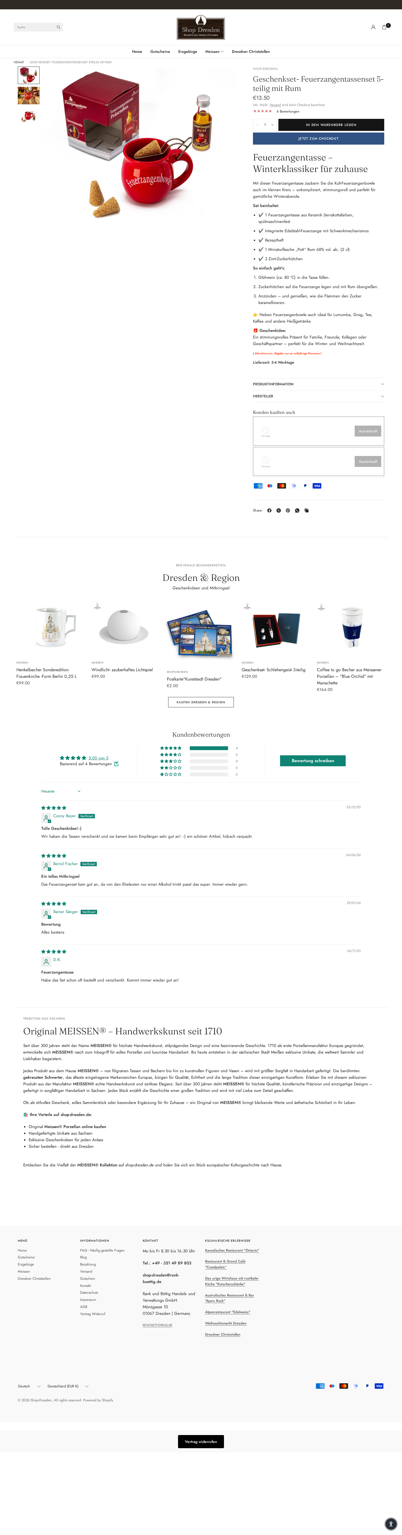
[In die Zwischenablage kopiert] (307, 510)
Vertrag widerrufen (201, 1441)
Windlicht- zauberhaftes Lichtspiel (122, 670)
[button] (171, 748)
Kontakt (85, 1285)
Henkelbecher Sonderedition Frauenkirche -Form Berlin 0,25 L (46, 673)
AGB (83, 1306)
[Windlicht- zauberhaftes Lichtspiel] (126, 627)
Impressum (88, 1299)
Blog (83, 1257)
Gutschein (87, 1278)
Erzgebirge (187, 51)
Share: (258, 510)
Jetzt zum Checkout (319, 138)
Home (137, 51)
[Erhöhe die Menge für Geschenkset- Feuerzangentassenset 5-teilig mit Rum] (272, 125)
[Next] (222, 144)
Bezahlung (88, 1264)
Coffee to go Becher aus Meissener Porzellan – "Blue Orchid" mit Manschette (349, 676)
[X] (279, 510)
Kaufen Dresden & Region (201, 702)
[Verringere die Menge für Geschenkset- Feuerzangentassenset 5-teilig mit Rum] (257, 125)
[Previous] (56, 144)
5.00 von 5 (98, 758)
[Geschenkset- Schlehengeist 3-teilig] (276, 627)
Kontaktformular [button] (157, 1325)
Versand (275, 104)
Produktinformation (273, 384)
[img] (53, 808)
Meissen (212, 51)
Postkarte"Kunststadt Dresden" (194, 679)
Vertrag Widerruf (92, 1313)
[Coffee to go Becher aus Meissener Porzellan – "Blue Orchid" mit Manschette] (351, 627)
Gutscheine (160, 51)
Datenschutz (89, 1292)
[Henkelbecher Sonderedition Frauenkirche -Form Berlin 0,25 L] (51, 627)
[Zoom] (225, 78)
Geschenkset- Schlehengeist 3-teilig (273, 670)
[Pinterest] (289, 510)
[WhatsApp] (298, 510)
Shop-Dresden (177, 672)
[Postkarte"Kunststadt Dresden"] (201, 631)
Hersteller (263, 396)
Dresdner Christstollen (251, 51)
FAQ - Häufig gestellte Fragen (102, 1250)
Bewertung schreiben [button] (313, 761)
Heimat (19, 62)
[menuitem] (139, 51)
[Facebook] (270, 510)
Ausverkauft (368, 431)
